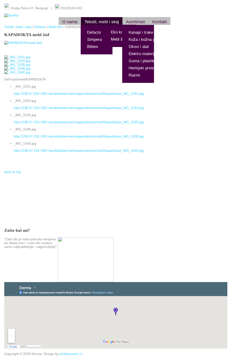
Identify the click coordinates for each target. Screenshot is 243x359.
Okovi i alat (139, 46)
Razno (134, 75)
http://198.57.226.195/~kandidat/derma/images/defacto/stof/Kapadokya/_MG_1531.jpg (79, 93)
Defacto (94, 32)
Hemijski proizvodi (145, 68)
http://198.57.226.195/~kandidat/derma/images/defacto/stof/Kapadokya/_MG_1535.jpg (79, 122)
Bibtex (92, 46)
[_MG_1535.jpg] (17, 64)
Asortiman (135, 21)
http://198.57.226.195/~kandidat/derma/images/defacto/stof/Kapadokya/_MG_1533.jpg (79, 108)
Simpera (94, 39)
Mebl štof (119, 39)
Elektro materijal (143, 54)
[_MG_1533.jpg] (17, 61)
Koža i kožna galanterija (150, 39)
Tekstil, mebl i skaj (101, 21)
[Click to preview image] (23, 43)
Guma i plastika (142, 61)
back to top (12, 172)
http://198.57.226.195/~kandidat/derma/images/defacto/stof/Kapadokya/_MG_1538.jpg (79, 136)
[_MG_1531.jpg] (17, 57)
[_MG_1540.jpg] (17, 72)
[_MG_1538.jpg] (17, 68)
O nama (69, 21)
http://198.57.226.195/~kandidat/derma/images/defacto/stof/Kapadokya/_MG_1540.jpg (79, 150)
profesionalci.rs (71, 354)
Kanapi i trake (141, 32)
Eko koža (119, 32)
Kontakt (159, 21)
